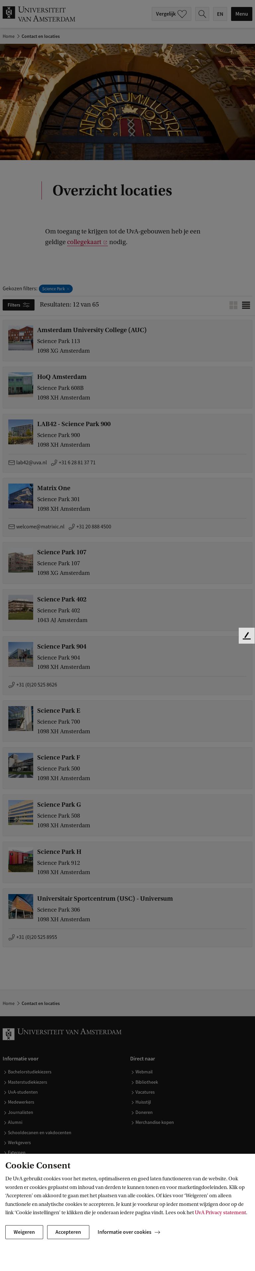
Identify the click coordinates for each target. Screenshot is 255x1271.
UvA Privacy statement (220, 1213)
